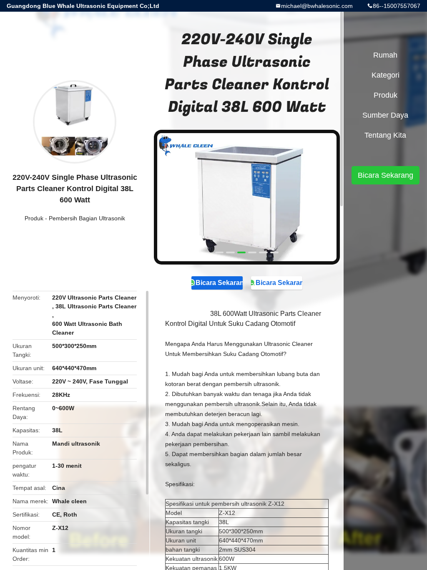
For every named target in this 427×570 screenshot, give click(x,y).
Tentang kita (385, 135)
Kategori (385, 75)
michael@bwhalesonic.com (317, 6)
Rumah (385, 55)
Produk (34, 218)
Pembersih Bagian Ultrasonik (87, 218)
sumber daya (385, 115)
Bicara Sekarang (219, 282)
